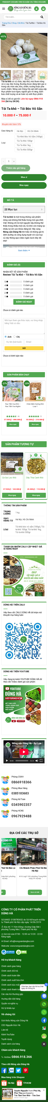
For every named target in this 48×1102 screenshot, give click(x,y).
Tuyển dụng (6, 1039)
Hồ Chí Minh (28, 519)
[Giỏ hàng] (43, 8)
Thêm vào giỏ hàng (15, 168)
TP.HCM (27, 1083)
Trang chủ (6, 23)
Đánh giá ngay (24, 302)
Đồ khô (21, 23)
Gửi (24, 348)
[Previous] (4, 50)
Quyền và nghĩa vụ (9, 1003)
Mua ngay (12, 424)
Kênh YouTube (7, 1034)
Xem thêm (23, 250)
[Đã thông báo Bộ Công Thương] (8, 952)
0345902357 (21, 805)
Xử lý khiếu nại (8, 1008)
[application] (24, 751)
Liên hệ (4, 1030)
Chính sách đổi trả (9, 971)
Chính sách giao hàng (11, 966)
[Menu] (3, 8)
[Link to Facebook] (4, 1070)
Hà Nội (18, 519)
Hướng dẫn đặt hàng (10, 999)
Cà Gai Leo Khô (9, 477)
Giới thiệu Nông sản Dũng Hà (14, 1020)
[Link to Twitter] (19, 1070)
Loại (3, 143)
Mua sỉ (24, 177)
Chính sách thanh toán (11, 989)
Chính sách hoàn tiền (10, 975)
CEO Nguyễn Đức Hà (10, 1025)
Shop (14, 23)
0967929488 (21, 816)
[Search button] (42, 17)
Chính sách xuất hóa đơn (12, 980)
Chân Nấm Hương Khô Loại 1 (35, 405)
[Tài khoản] (36, 8)
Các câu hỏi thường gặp (12, 994)
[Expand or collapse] (41, 209)
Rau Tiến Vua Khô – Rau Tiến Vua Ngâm (13, 405)
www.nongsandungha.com (22, 946)
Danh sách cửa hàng (10, 1044)
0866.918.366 (22, 1057)
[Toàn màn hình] (41, 760)
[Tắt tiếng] (36, 760)
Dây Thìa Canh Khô (34, 477)
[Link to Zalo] (11, 1070)
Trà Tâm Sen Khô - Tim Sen (27, 1095)
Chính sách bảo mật (10, 985)
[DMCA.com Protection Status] (21, 952)
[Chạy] (7, 760)
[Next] (44, 50)
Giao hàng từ (6, 131)
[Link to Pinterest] (25, 1070)
